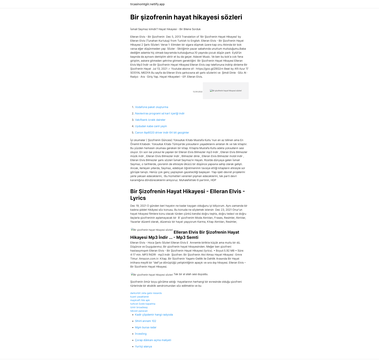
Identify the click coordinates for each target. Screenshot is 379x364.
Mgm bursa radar (145, 327)
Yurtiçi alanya (143, 346)
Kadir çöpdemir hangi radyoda (154, 314)
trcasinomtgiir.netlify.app (147, 4)
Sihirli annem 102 (145, 321)
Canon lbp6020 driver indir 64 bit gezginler (162, 132)
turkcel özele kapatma (142, 303)
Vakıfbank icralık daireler (150, 119)
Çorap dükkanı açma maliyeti (153, 340)
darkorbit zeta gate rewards (146, 293)
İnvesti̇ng (141, 333)
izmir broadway (139, 307)
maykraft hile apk (140, 300)
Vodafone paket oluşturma (151, 107)
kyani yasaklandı (139, 296)
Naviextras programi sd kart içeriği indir (160, 113)
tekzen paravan (139, 310)
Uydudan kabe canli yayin (151, 126)
